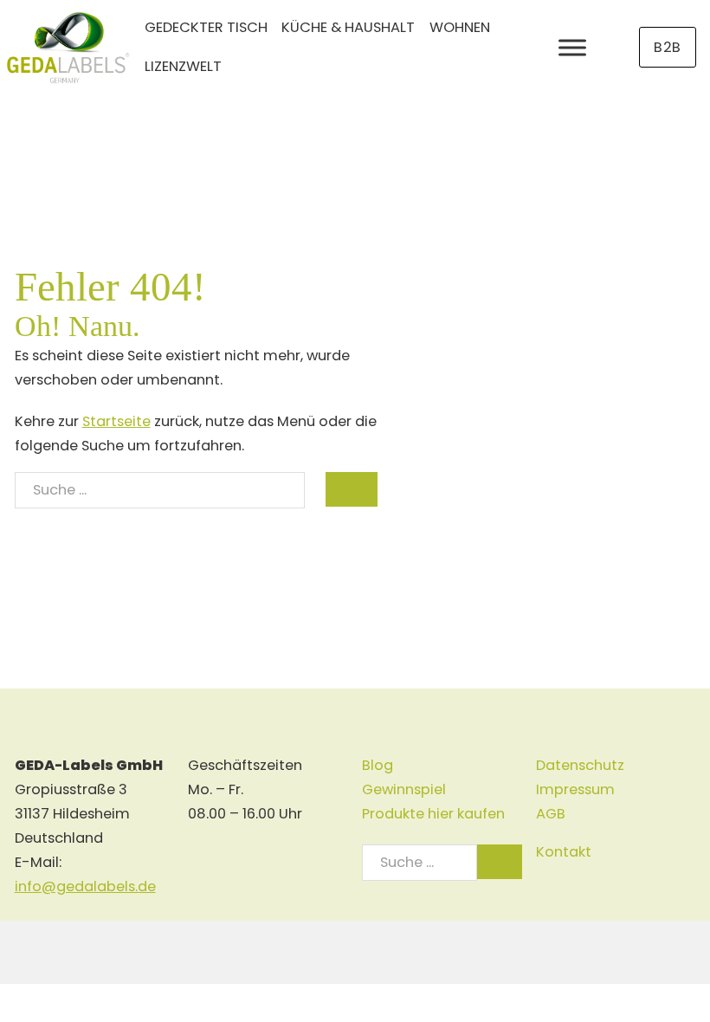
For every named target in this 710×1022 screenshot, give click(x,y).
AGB (550, 814)
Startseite (116, 421)
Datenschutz (580, 765)
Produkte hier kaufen (433, 814)
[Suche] (352, 489)
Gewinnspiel (404, 789)
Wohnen (459, 27)
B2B (667, 47)
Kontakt (563, 852)
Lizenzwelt (183, 66)
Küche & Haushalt (348, 27)
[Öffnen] (572, 47)
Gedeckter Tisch (206, 27)
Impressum (575, 789)
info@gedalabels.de (85, 886)
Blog (377, 765)
